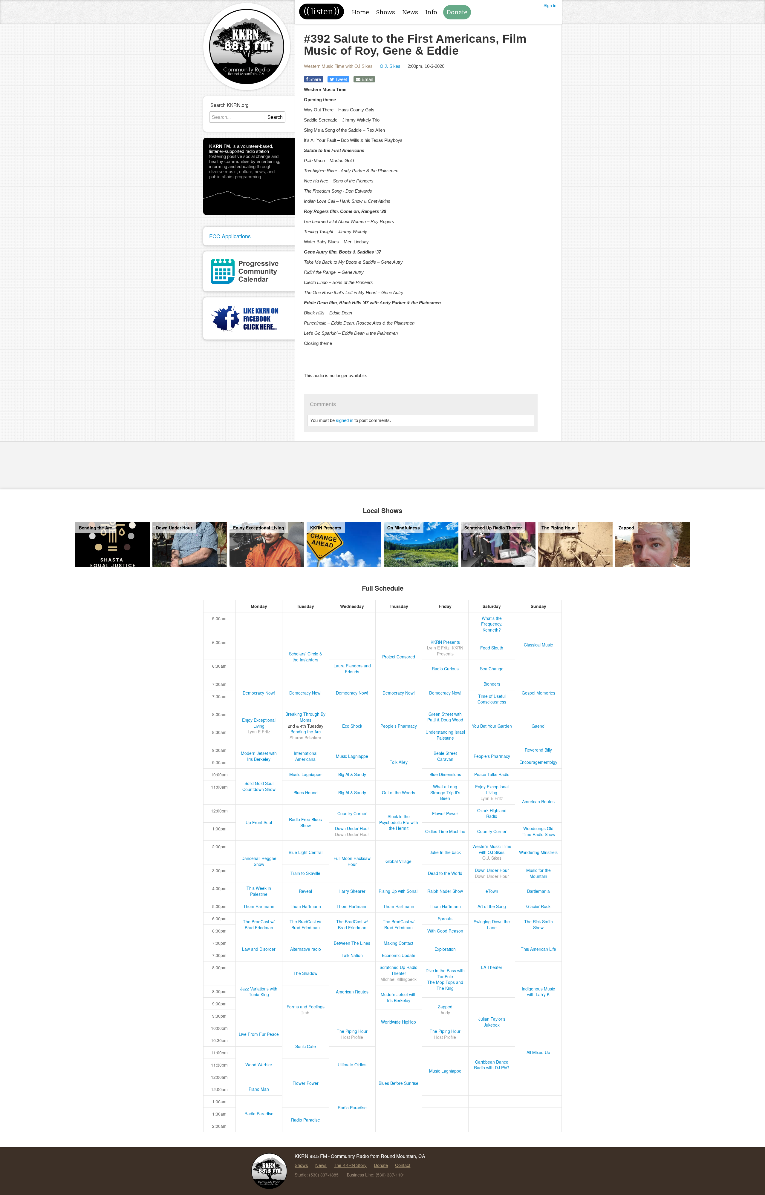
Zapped (445, 1007)
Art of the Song (492, 906)
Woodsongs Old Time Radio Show (538, 831)
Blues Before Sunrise (398, 1083)
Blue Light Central (305, 852)
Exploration (445, 949)
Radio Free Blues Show (305, 822)
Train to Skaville (305, 873)
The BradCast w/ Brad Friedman (259, 924)
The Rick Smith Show (538, 924)
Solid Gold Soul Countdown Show (259, 786)
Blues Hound (305, 792)
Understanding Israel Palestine (445, 735)
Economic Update (398, 955)
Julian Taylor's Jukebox (491, 1022)
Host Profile (352, 1037)
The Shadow (305, 973)
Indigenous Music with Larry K (538, 992)
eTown (492, 891)
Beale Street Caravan (445, 756)
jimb (305, 1013)
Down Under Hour (352, 828)
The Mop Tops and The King (445, 985)
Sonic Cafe (305, 1046)
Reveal (305, 891)
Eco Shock (352, 726)
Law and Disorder (259, 949)
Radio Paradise (352, 1107)
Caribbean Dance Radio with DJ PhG (492, 1065)
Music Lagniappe (352, 756)
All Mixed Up (538, 1052)
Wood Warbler (258, 1064)
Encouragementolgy (538, 762)
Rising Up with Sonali (398, 891)
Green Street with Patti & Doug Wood (445, 717)
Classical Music (538, 645)
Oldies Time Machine (445, 831)
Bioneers (492, 684)
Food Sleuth (491, 648)
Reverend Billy (538, 750)
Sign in (550, 5)
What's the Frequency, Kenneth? (491, 624)
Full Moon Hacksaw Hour (352, 861)
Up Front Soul (259, 822)
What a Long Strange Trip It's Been (445, 792)
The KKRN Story (350, 1165)
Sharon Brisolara (305, 738)
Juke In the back (445, 852)
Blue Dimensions (445, 774)
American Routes (538, 801)
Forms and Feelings (306, 1007)
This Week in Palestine (259, 891)
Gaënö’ (538, 726)
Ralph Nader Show (445, 891)
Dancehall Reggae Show (258, 861)
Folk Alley (398, 762)
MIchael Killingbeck (398, 979)
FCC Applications (230, 236)
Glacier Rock (538, 906)
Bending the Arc (305, 732)
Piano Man (259, 1089)
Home (360, 12)
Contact (402, 1165)
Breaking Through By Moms (305, 717)
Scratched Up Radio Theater (398, 970)
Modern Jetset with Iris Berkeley (259, 756)
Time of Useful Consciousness (492, 699)
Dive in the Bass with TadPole (445, 973)
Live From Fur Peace (259, 1034)
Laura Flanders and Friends (352, 669)
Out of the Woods (398, 792)
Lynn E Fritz (438, 648)
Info (431, 12)
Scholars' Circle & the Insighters (305, 657)
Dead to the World (445, 873)
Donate (457, 12)
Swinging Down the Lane (492, 924)
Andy (445, 1013)
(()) (321, 11)
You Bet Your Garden (492, 726)
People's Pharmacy (398, 726)
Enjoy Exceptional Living (259, 723)
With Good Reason (445, 931)
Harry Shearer (352, 891)
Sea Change (492, 669)
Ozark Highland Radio (492, 813)
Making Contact (398, 943)
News (410, 12)
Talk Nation (352, 955)
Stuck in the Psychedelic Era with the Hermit (398, 822)
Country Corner (352, 813)
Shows (385, 12)
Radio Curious (445, 669)
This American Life (538, 949)
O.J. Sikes (390, 66)
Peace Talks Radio (492, 774)
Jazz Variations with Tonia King (258, 992)
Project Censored (398, 657)
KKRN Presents (445, 642)
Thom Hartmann (258, 906)
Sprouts (445, 918)
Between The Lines (352, 943)
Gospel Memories (538, 693)
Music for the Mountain (538, 873)
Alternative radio (305, 949)
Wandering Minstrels (538, 852)
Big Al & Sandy (352, 774)
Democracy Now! (259, 693)
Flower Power (445, 813)
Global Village (398, 861)
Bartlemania (538, 891)
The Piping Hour (352, 1031)
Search (275, 116)
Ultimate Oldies (352, 1064)
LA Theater (491, 967)
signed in (344, 420)
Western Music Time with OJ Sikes (338, 66)
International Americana (305, 756)
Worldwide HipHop (398, 1022)
